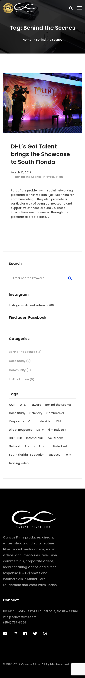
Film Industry (57, 430)
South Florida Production (26, 455)
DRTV (40, 430)
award (36, 405)
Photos (30, 446)
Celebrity (35, 413)
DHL (58, 421)
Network (15, 446)
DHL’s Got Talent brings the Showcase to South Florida (40, 154)
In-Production (53, 177)
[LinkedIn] (15, 634)
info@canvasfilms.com (19, 617)
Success (54, 455)
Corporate (16, 421)
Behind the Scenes (28, 177)
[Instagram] (45, 634)
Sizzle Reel (59, 446)
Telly (67, 455)
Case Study (20, 361)
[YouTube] (5, 634)
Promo (43, 446)
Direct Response (20, 430)
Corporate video (40, 421)
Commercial (55, 413)
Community (20, 370)
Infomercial (34, 438)
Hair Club (15, 438)
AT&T (24, 405)
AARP (12, 405)
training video (19, 463)
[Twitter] (35, 634)
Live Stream (55, 438)
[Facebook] (25, 634)
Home (27, 40)
